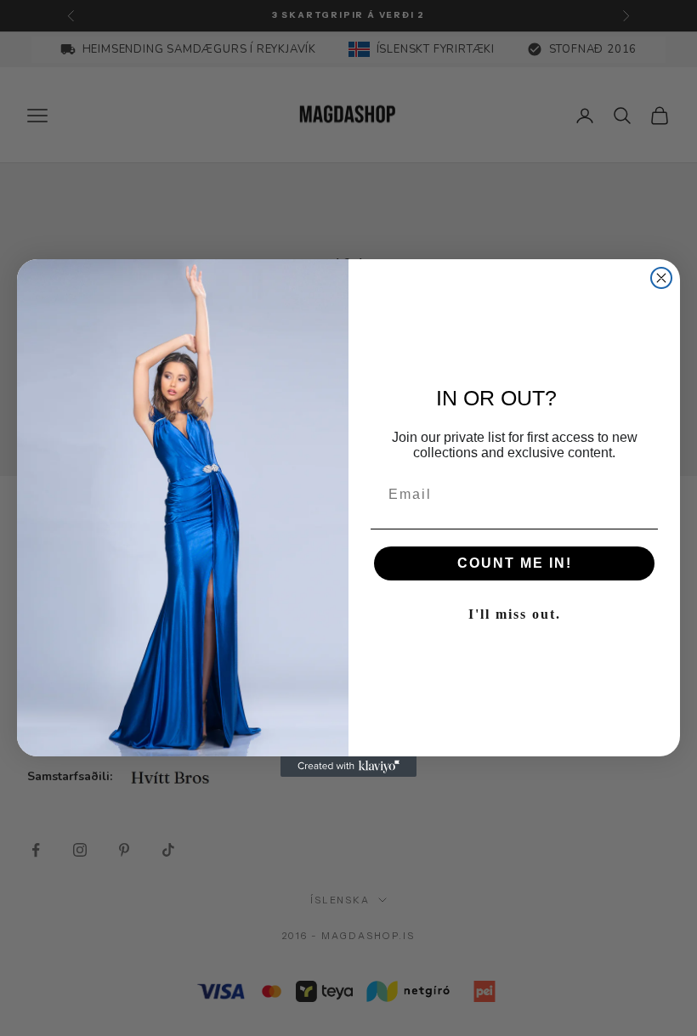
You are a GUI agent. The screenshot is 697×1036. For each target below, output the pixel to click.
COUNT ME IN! (514, 563)
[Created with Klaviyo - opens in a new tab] (348, 766)
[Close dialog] (661, 278)
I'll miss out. (514, 614)
